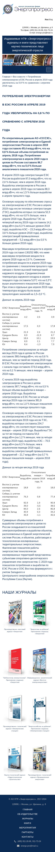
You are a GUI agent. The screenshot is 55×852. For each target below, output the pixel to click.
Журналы (27, 818)
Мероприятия (27, 827)
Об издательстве (27, 814)
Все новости (19, 76)
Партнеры (27, 832)
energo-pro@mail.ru (29, 846)
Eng (51, 20)
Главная (6, 76)
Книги (27, 823)
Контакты (27, 837)
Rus (46, 20)
